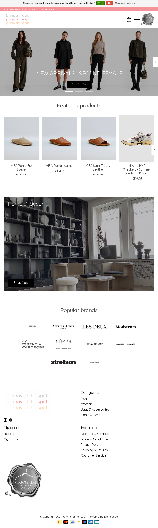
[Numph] (63, 344)
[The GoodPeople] (94, 362)
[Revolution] (94, 344)
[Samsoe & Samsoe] (125, 344)
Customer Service (93, 455)
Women (86, 404)
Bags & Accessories (95, 409)
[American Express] (90, 522)
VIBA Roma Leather (60, 165)
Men (84, 398)
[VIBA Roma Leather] (59, 138)
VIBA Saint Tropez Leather (98, 167)
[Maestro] (84, 522)
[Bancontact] (78, 522)
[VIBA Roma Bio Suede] (21, 138)
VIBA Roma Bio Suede (21, 167)
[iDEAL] (59, 522)
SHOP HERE (79, 84)
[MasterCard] (65, 522)
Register (10, 434)
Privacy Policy (90, 444)
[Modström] (125, 327)
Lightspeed (111, 516)
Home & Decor (91, 415)
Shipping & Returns (94, 450)
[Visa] (72, 522)
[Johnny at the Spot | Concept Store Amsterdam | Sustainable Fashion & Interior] (18, 19)
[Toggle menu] (137, 19)
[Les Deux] (94, 327)
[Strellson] (63, 362)
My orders (11, 439)
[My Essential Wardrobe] (32, 344)
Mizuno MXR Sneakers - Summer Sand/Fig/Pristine (137, 169)
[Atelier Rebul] (63, 327)
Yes (100, 3)
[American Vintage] (32, 327)
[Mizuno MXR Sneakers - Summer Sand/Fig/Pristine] (136, 138)
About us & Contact (95, 434)
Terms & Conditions (94, 439)
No (109, 3)
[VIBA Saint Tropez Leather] (98, 138)
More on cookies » (125, 3)
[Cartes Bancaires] (96, 522)
